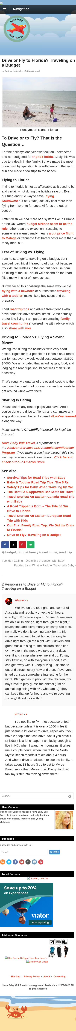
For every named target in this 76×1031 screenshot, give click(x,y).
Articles (19, 71)
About (46, 976)
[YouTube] (22, 862)
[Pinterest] (41, 862)
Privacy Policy (32, 976)
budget (10, 552)
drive (53, 552)
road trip (65, 552)
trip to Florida (42, 157)
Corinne (9, 71)
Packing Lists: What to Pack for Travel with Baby (44, 565)
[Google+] (28, 862)
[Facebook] (15, 862)
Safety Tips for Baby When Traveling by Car (40, 487)
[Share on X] (13, 544)
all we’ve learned (63, 416)
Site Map (15, 976)
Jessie (19, 713)
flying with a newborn (18, 291)
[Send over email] (30, 544)
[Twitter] (9, 862)
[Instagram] (34, 862)
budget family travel (33, 552)
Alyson (19, 600)
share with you (19, 328)
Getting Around (32, 71)
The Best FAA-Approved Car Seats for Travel (40, 492)
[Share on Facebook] (5, 544)
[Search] (69, 796)
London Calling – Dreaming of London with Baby (34, 560)
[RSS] (3, 862)
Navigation (21, 9)
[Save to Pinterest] (22, 544)
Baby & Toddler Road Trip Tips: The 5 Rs (38, 482)
